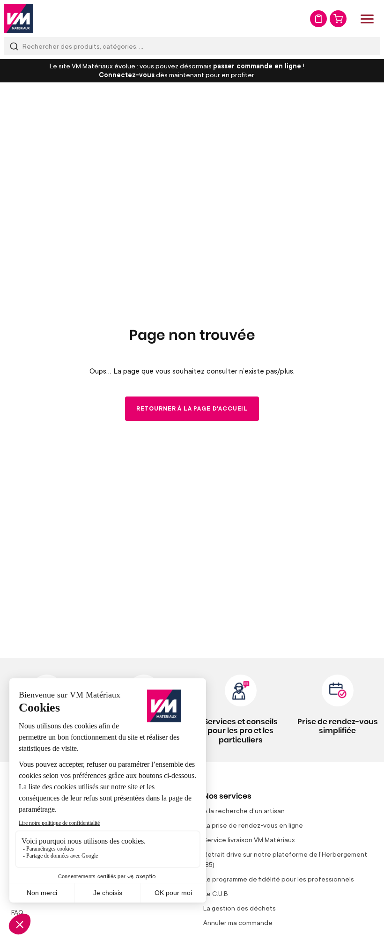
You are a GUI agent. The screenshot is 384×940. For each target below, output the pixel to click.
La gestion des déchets (239, 907)
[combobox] (192, 46)
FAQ (17, 912)
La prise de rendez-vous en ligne (253, 825)
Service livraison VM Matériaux (249, 839)
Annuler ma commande (238, 922)
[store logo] (18, 18)
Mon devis (318, 18)
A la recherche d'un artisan (244, 810)
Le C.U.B (215, 893)
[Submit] (14, 46)
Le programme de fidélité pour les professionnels (278, 878)
